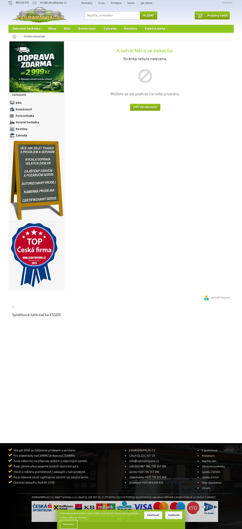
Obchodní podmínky (213, 466)
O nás (101, 3)
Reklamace (208, 456)
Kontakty (87, 3)
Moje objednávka (212, 483)
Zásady (206, 488)
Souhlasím (173, 515)
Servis (130, 3)
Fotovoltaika (25, 116)
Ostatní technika (27, 122)
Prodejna (116, 3)
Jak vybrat (146, 3)
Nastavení (68, 524)
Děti (18, 103)
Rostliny (21, 129)
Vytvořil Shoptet (220, 298)
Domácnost (24, 109)
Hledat (148, 15)
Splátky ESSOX (210, 477)
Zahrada (21, 135)
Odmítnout (153, 515)
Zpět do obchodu (145, 107)
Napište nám (209, 461)
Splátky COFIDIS (211, 472)
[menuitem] (26, 29)
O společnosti (209, 450)
